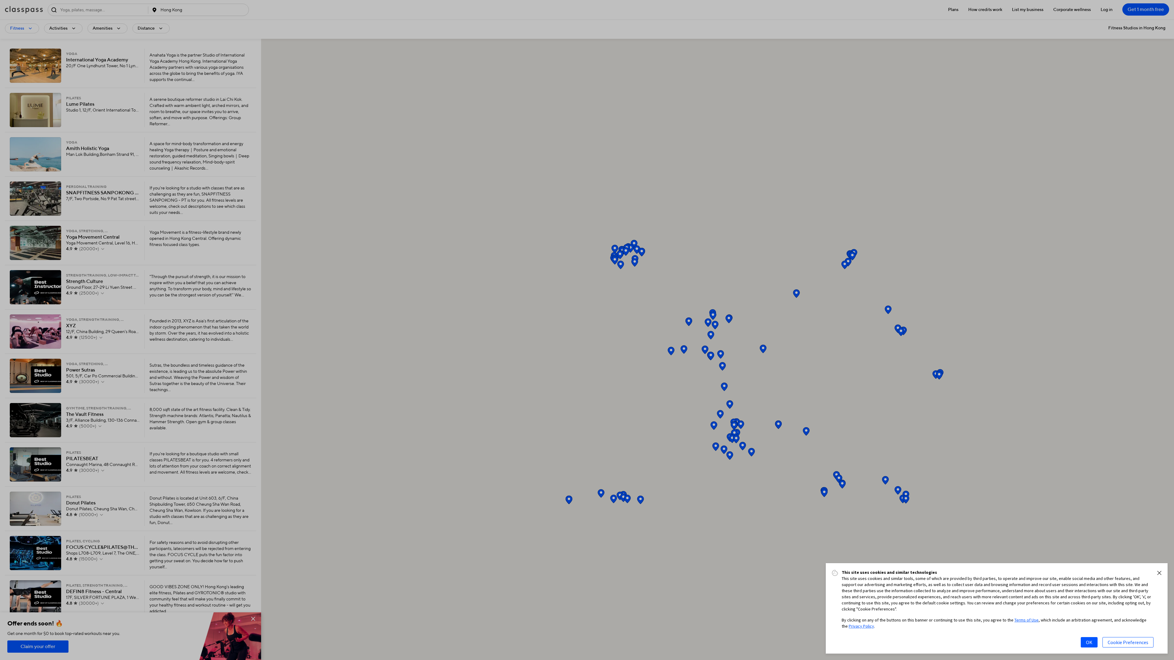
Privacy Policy (861, 626)
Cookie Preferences (1128, 642)
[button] (1159, 573)
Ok (1089, 642)
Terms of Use (1026, 620)
